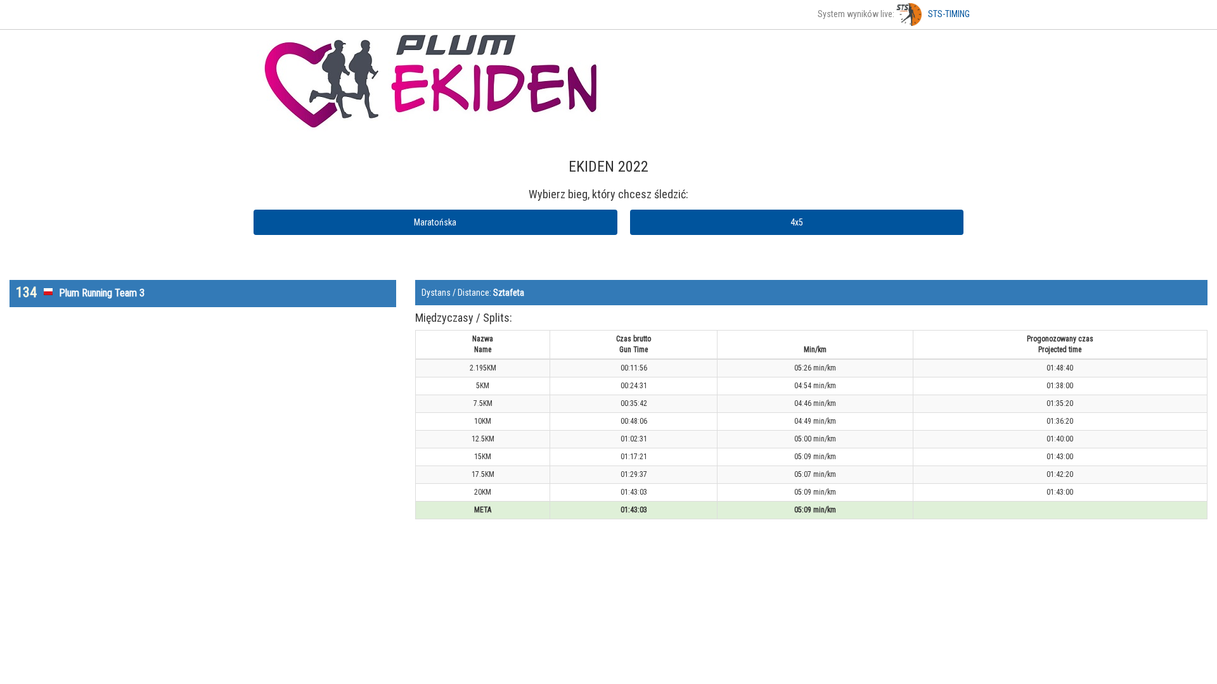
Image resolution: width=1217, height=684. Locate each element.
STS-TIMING (949, 14)
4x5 (796, 222)
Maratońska (435, 222)
